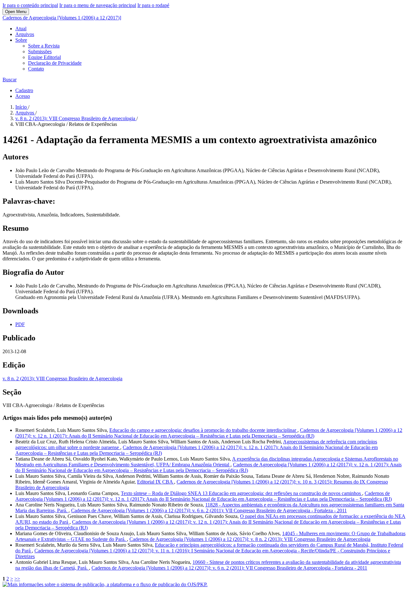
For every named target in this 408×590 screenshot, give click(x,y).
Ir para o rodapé (153, 5)
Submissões (40, 51)
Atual (20, 28)
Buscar (10, 79)
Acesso (22, 96)
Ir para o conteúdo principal (30, 5)
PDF (20, 324)
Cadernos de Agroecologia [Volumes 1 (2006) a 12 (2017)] (62, 17)
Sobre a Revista (44, 45)
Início (21, 107)
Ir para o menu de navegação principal (97, 5)
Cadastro (24, 90)
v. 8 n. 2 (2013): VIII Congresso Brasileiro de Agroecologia (75, 118)
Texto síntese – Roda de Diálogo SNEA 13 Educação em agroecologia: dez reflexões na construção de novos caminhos (241, 493)
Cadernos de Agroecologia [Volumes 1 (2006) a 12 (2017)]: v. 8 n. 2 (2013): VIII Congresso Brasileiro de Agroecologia (249, 539)
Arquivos (24, 34)
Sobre (21, 40)
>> (17, 578)
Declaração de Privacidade (55, 63)
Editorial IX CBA (155, 481)
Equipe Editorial (44, 57)
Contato (36, 68)
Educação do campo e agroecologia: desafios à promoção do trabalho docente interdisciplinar (203, 430)
